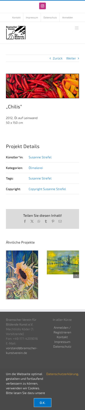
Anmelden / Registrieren (62, 330)
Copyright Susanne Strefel (47, 189)
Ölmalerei (36, 168)
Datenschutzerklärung (62, 374)
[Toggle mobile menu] (77, 28)
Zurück (57, 58)
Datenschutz (62, 346)
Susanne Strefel (40, 157)
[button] (9, 275)
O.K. (42, 402)
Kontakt (62, 337)
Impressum (62, 341)
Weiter (71, 58)
